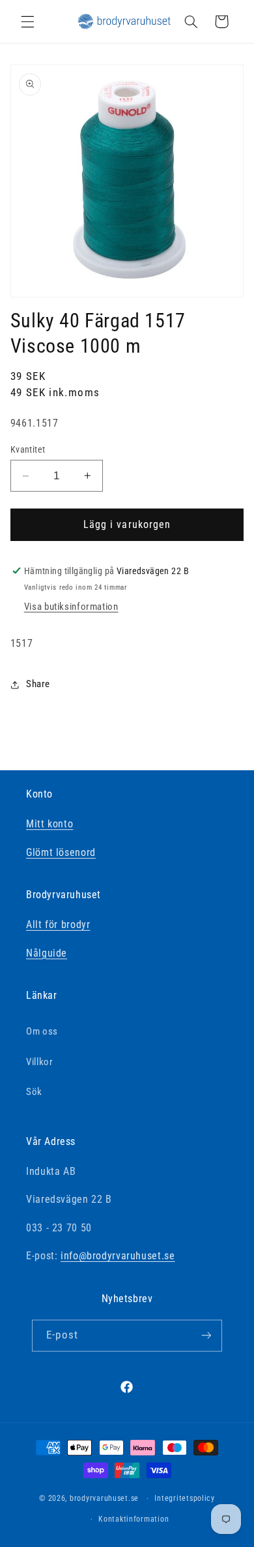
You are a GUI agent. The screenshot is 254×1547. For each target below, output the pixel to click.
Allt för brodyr (58, 924)
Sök (34, 1092)
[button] (27, 21)
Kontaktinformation (133, 1519)
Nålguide (46, 953)
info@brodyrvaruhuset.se (118, 1256)
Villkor (39, 1062)
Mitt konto (49, 824)
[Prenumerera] (206, 1336)
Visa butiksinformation (71, 606)
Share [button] (38, 684)
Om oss (42, 1031)
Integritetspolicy (184, 1498)
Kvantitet (28, 449)
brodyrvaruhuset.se (104, 1498)
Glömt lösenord (61, 852)
